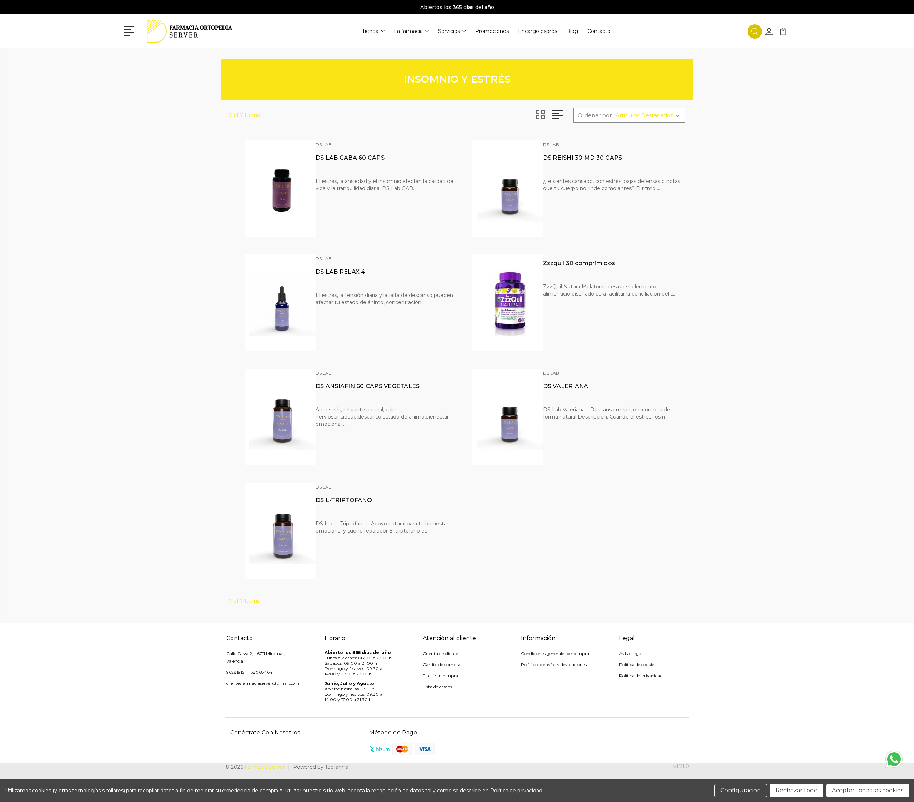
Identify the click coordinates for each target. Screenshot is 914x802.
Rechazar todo (796, 790)
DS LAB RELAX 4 (340, 271)
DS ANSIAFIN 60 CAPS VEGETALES (368, 386)
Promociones (492, 31)
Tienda (370, 31)
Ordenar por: (595, 115)
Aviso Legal (630, 653)
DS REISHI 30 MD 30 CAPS (582, 157)
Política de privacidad (641, 675)
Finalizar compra (440, 675)
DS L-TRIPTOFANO (344, 500)
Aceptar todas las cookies (867, 790)
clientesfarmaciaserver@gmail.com (262, 683)
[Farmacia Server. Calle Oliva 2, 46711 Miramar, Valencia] (189, 31)
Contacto (599, 31)
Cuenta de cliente (440, 653)
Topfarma (336, 767)
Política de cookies (637, 664)
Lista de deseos (437, 686)
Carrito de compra (442, 664)
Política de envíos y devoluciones (554, 664)
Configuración (740, 790)
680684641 (262, 672)
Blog (572, 31)
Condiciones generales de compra (555, 653)
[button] (130, 30)
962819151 (236, 672)
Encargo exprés (537, 31)
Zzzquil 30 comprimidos (579, 263)
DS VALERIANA (565, 386)
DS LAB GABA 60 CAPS (350, 157)
